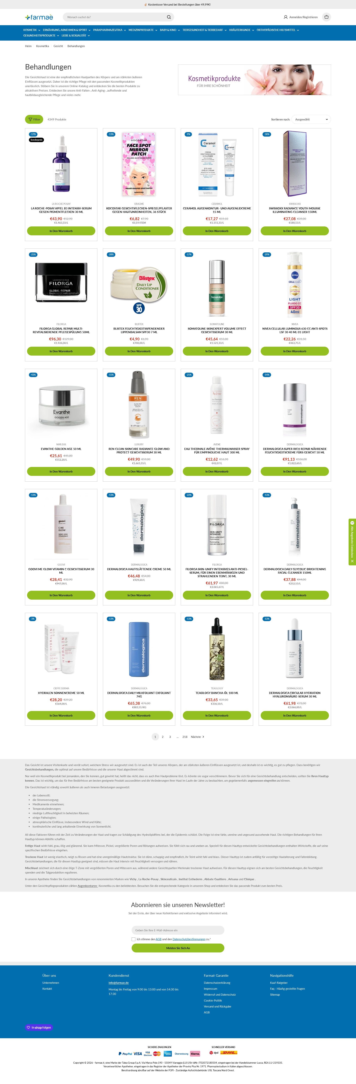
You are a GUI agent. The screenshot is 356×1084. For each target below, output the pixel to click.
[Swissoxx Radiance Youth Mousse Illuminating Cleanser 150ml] (295, 164)
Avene (216, 444)
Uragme (139, 204)
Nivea (295, 324)
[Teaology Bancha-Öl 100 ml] (217, 649)
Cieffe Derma (61, 688)
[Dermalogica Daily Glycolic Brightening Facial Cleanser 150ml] (295, 525)
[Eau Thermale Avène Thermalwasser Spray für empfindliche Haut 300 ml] (217, 405)
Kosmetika (42, 46)
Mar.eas (61, 444)
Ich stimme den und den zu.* (174, 939)
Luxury (139, 444)
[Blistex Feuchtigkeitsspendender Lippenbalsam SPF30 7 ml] (139, 285)
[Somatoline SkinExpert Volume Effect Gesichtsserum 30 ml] (217, 285)
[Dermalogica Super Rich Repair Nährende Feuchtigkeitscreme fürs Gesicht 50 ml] (295, 405)
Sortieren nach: (280, 119)
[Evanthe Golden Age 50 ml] (61, 405)
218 (184, 736)
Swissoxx (295, 204)
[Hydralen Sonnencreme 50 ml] (61, 649)
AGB (158, 939)
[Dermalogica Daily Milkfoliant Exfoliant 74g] (139, 649)
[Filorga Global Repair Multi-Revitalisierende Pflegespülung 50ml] (61, 285)
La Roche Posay (61, 204)
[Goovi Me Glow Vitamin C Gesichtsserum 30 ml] (61, 525)
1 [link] (155, 736)
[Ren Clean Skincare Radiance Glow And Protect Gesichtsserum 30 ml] (139, 405)
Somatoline (217, 324)
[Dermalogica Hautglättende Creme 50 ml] (139, 525)
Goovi (61, 564)
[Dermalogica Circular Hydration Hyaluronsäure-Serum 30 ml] (295, 649)
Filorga (61, 324)
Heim (28, 46)
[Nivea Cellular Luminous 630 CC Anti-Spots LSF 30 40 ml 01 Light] (295, 285)
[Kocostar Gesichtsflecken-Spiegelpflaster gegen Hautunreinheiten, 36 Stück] (139, 164)
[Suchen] (169, 17)
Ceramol (217, 204)
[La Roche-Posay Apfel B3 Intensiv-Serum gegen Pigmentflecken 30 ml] (61, 164)
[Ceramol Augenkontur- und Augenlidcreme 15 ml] (217, 164)
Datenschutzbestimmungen (189, 939)
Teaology (217, 688)
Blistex (139, 324)
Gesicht (58, 46)
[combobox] (118, 17)
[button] (352, 542)
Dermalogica (295, 444)
